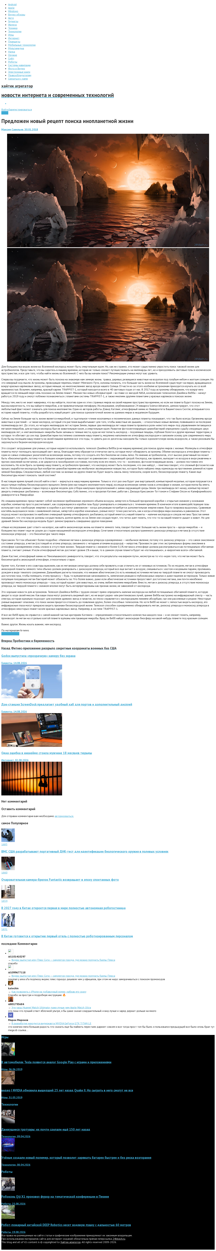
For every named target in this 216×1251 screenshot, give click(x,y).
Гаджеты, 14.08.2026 (14, 663)
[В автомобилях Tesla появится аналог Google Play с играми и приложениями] (8, 1055)
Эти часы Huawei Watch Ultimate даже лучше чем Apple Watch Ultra (51, 1007)
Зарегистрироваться (20, 109)
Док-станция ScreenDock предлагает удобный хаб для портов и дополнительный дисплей (66, 704)
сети (10, 633)
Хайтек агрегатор (70, 1242)
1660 (4, 872)
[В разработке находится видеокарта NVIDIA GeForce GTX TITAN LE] (10, 1016)
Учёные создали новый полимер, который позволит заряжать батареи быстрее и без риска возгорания (76, 1158)
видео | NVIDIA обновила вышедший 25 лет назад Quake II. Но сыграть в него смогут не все (67, 1090)
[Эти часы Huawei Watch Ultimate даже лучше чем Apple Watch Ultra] (10, 1000)
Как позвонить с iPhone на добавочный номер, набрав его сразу (48, 991)
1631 (4, 929)
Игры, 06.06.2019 (11, 1069)
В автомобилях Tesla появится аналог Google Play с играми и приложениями (56, 1062)
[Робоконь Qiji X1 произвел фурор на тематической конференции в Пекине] (8, 1189)
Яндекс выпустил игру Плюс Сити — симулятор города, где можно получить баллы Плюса (63, 960)
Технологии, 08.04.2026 (15, 1164)
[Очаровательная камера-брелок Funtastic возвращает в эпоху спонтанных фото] (8, 869)
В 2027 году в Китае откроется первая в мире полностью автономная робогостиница (63, 908)
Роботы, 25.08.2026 (13, 1203)
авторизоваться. (64, 816)
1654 (4, 901)
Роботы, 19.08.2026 (13, 1232)
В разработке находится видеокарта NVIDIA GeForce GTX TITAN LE (51, 1023)
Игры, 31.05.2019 (11, 1097)
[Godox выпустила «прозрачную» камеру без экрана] (31, 697)
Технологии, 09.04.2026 (15, 1136)
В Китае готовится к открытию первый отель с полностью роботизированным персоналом (67, 936)
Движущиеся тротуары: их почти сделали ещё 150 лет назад (45, 1129)
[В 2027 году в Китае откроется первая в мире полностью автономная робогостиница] (8, 897)
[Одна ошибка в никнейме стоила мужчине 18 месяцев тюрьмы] (31, 794)
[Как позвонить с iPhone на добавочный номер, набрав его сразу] (10, 985)
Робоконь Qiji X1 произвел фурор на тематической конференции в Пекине (55, 1196)
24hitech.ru (119, 1238)
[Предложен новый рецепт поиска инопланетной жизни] (108, 246)
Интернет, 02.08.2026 (15, 760)
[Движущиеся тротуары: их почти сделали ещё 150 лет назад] (8, 1122)
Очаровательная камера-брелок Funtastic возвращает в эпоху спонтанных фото (60, 880)
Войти (5, 109)
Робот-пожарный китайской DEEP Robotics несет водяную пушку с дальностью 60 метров (66, 1225)
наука (4, 633)
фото (16, 633)
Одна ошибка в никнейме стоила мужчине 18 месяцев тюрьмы (46, 753)
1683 (4, 844)
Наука (4, 113)
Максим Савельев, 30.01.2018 (19, 129)
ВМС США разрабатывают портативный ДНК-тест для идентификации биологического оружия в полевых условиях (84, 851)
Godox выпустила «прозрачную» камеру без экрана (38, 656)
